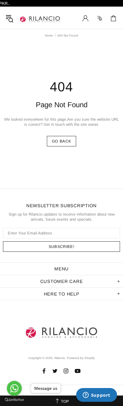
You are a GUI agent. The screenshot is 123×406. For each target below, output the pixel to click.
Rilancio (40, 18)
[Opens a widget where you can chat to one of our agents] (96, 395)
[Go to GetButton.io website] (14, 400)
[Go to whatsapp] (14, 388)
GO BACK (61, 141)
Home (49, 35)
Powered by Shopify (81, 358)
